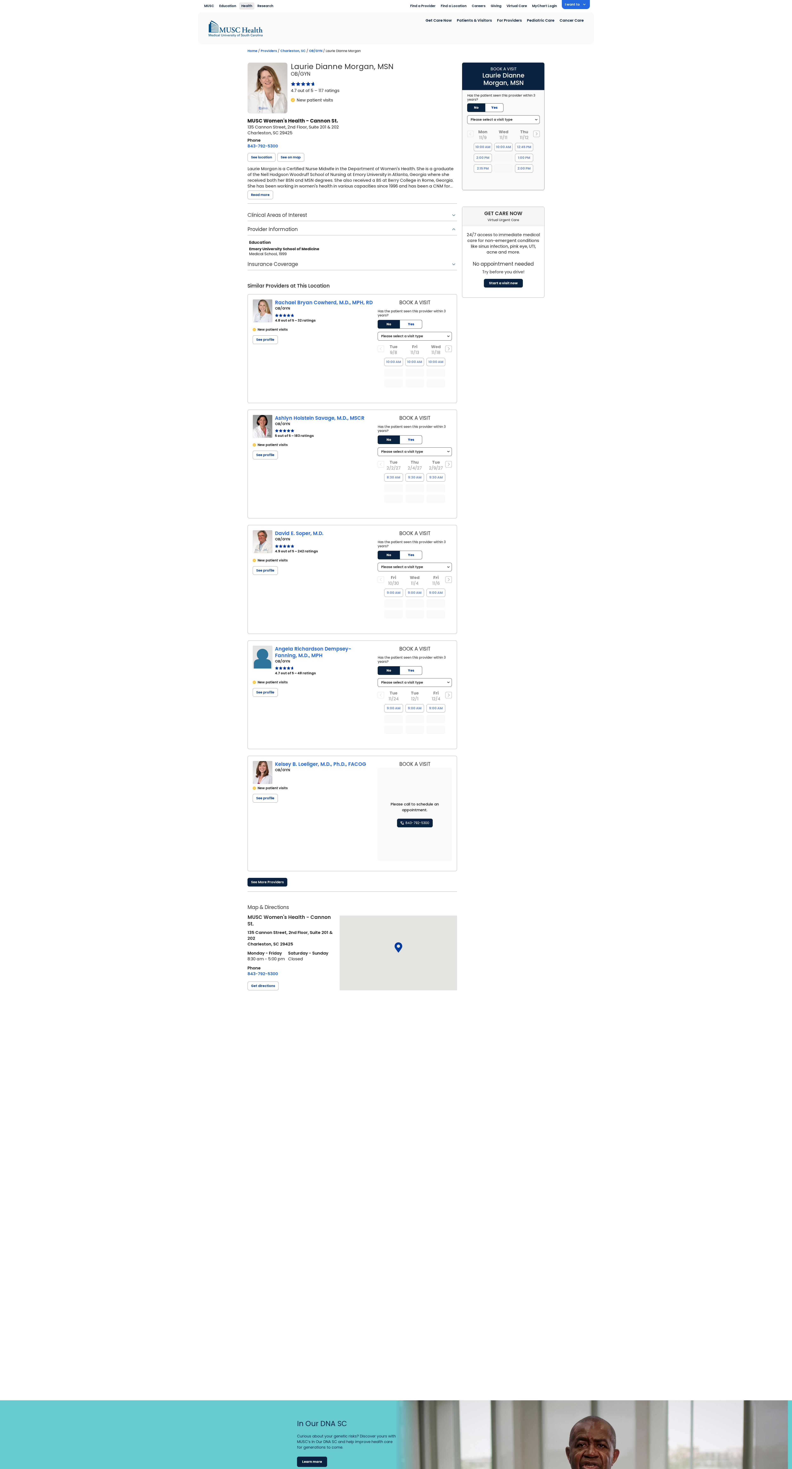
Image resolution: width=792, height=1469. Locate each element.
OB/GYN (315, 50)
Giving (496, 6)
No (389, 324)
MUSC (209, 6)
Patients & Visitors (474, 20)
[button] (262, 157)
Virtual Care (517, 6)
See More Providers (267, 882)
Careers (479, 6)
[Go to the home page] (236, 28)
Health (246, 6)
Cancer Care (572, 20)
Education (227, 6)
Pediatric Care (540, 20)
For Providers (509, 20)
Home (252, 50)
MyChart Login (544, 6)
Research (265, 6)
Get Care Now (438, 20)
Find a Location (454, 6)
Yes (411, 324)
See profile (265, 339)
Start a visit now (503, 283)
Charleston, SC (293, 50)
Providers (269, 50)
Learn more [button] (312, 1461)
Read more (260, 194)
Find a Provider (423, 6)
